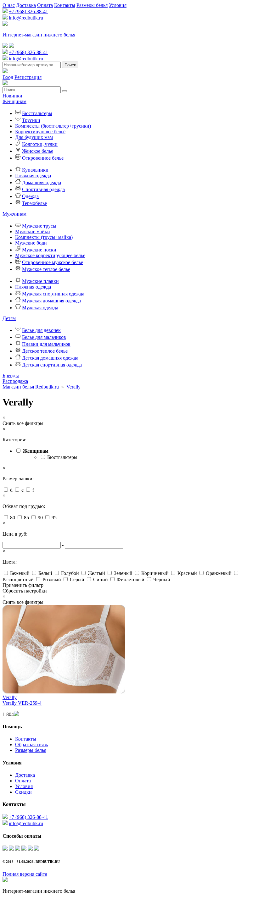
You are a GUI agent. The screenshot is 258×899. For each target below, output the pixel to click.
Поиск (70, 65)
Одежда (30, 196)
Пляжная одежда (33, 175)
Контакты (64, 5)
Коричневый (155, 573)
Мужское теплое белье (46, 269)
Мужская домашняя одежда (51, 300)
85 (26, 517)
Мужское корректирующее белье (50, 255)
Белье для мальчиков (44, 337)
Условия (117, 5)
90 (40, 517)
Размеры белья (92, 5)
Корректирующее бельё (40, 131)
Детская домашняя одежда (50, 358)
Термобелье (34, 203)
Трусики (31, 120)
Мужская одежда (40, 307)
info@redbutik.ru (26, 17)
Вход (8, 77)
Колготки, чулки (40, 144)
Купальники (35, 170)
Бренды (11, 375)
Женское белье (37, 151)
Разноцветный (18, 579)
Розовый (51, 579)
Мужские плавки (40, 281)
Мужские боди (31, 242)
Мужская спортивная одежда (53, 293)
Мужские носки (39, 249)
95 (54, 517)
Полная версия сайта (25, 874)
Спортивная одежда (43, 189)
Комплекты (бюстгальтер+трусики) (53, 126)
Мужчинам (14, 214)
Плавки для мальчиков (46, 344)
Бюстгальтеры (37, 113)
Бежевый (20, 573)
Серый (77, 579)
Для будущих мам (34, 137)
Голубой (70, 573)
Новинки (12, 95)
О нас (9, 5)
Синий (100, 579)
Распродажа (15, 381)
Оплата (45, 5)
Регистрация (28, 77)
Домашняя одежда (41, 182)
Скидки (23, 792)
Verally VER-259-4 (22, 703)
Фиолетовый (130, 579)
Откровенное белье (43, 158)
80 (12, 517)
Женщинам (14, 101)
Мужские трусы (39, 226)
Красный (187, 573)
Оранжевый (219, 573)
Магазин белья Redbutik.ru (31, 386)
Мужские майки (32, 231)
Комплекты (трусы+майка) (44, 237)
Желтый (96, 573)
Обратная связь (31, 744)
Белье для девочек (41, 330)
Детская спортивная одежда (52, 364)
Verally (73, 386)
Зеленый (123, 573)
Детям (9, 318)
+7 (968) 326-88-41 (28, 11)
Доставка (26, 5)
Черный (161, 579)
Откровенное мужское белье (52, 262)
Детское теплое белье (45, 351)
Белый (45, 573)
